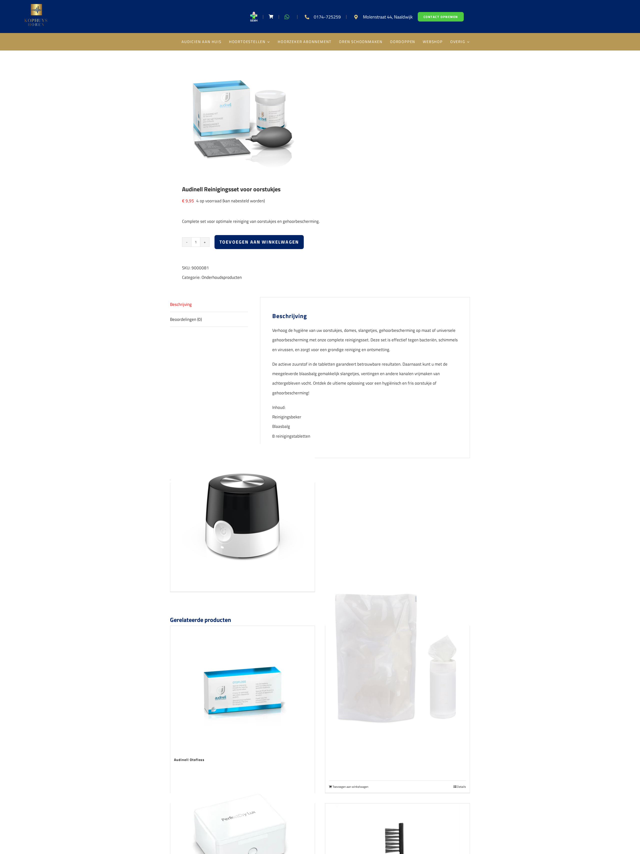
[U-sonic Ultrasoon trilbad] (242, 516)
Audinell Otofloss (189, 759)
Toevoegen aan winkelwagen (259, 242)
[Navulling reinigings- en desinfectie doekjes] (397, 659)
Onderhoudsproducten (222, 277)
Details (461, 786)
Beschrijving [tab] (181, 304)
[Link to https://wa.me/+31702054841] (286, 17)
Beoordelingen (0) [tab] (186, 319)
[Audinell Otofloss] (242, 688)
